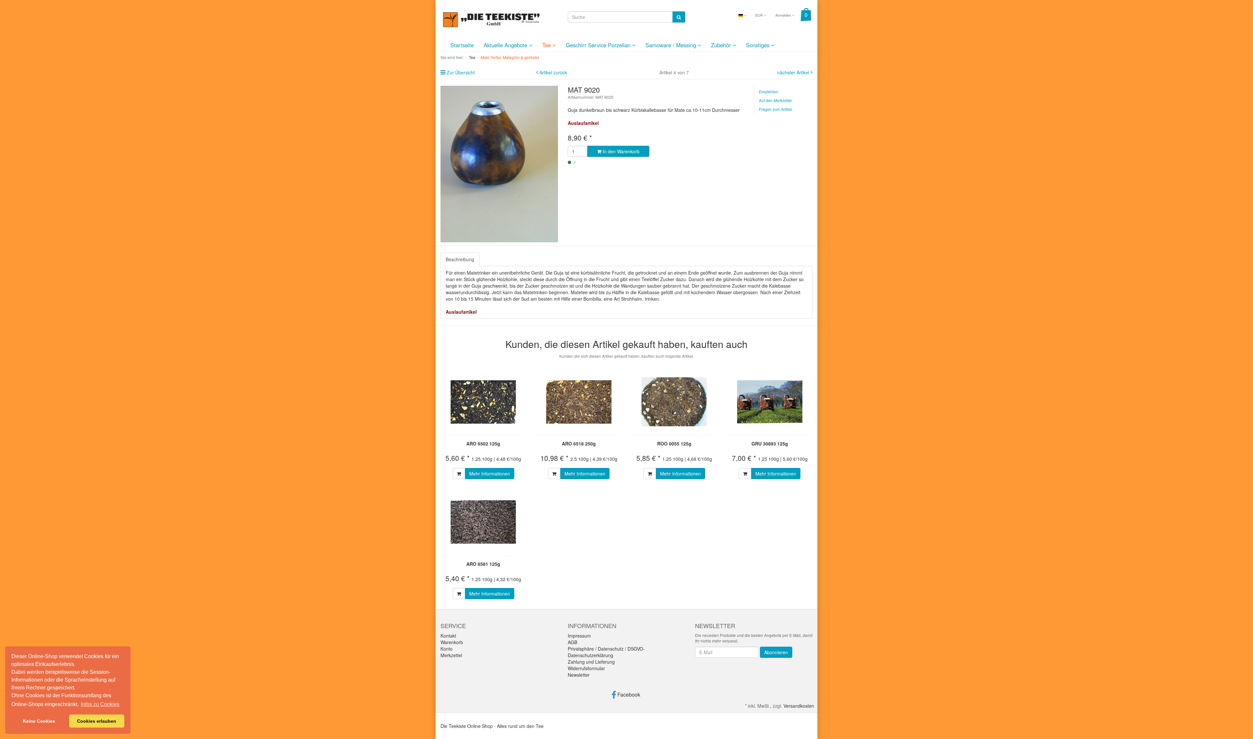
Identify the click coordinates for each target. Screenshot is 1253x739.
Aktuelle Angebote (506, 45)
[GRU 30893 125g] (770, 402)
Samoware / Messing (671, 45)
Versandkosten (798, 705)
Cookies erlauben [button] (96, 721)
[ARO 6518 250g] (579, 402)
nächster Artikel (794, 72)
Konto (447, 648)
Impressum (579, 635)
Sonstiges (758, 45)
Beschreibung (460, 259)
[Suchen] (679, 17)
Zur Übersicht (461, 72)
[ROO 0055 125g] (674, 402)
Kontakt (448, 635)
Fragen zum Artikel (775, 109)
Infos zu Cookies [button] (100, 704)
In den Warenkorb (620, 151)
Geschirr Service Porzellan (599, 45)
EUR (759, 15)
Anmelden (783, 15)
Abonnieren (776, 652)
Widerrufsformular (586, 668)
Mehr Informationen (489, 473)
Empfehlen (768, 91)
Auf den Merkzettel (775, 100)
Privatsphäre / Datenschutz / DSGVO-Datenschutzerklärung (606, 651)
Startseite (462, 45)
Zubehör (722, 45)
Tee (547, 45)
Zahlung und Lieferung (591, 661)
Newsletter (579, 674)
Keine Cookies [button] (39, 721)
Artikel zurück (553, 72)
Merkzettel (451, 655)
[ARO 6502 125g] (483, 402)
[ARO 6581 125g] (483, 522)
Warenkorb (452, 642)
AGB (572, 642)
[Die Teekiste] (491, 18)
